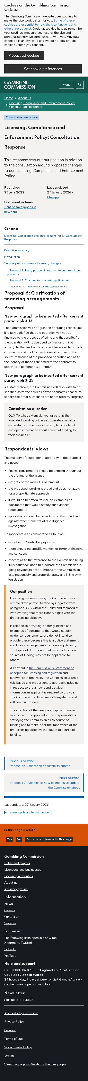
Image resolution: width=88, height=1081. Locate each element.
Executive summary (16, 250)
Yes (10, 839)
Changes (53, 197)
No (19, 839)
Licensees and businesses (22, 869)
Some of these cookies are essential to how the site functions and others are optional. (40, 24)
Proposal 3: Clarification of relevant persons (38, 287)
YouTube (10, 956)
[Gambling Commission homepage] (19, 87)
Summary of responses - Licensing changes (32, 263)
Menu (66, 84)
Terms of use (13, 1039)
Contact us (11, 917)
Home (8, 98)
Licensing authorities (18, 876)
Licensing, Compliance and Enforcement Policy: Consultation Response (42, 105)
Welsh (9, 1056)
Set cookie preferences (43, 68)
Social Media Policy (18, 1047)
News (8, 904)
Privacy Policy (14, 1021)
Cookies (10, 1030)
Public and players (17, 863)
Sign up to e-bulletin (18, 1000)
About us (24, 98)
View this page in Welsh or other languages (35, 1064)
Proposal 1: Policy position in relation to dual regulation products (44, 272)
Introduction (12, 257)
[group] (44, 812)
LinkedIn (10, 949)
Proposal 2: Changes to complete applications (39, 280)
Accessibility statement (21, 1013)
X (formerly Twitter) (18, 943)
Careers (9, 910)
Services (10, 923)
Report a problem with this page (49, 839)
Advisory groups (16, 889)
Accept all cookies (24, 55)
